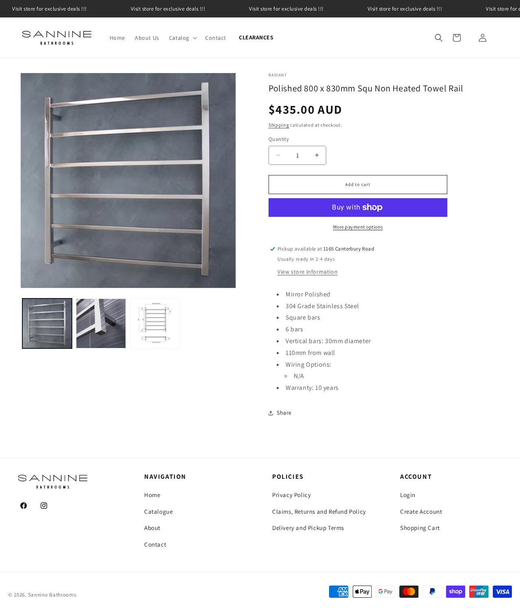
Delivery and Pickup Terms (308, 528)
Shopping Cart (420, 528)
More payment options (358, 227)
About (152, 528)
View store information (307, 271)
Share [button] (284, 412)
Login (408, 495)
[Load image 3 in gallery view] (155, 323)
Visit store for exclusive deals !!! (168, 8)
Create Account (421, 511)
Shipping (279, 125)
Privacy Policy (291, 495)
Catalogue (158, 511)
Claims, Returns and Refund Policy (319, 511)
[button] (182, 37)
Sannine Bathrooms (52, 594)
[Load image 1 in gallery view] (47, 323)
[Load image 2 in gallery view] (101, 323)
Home (152, 495)
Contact (155, 544)
